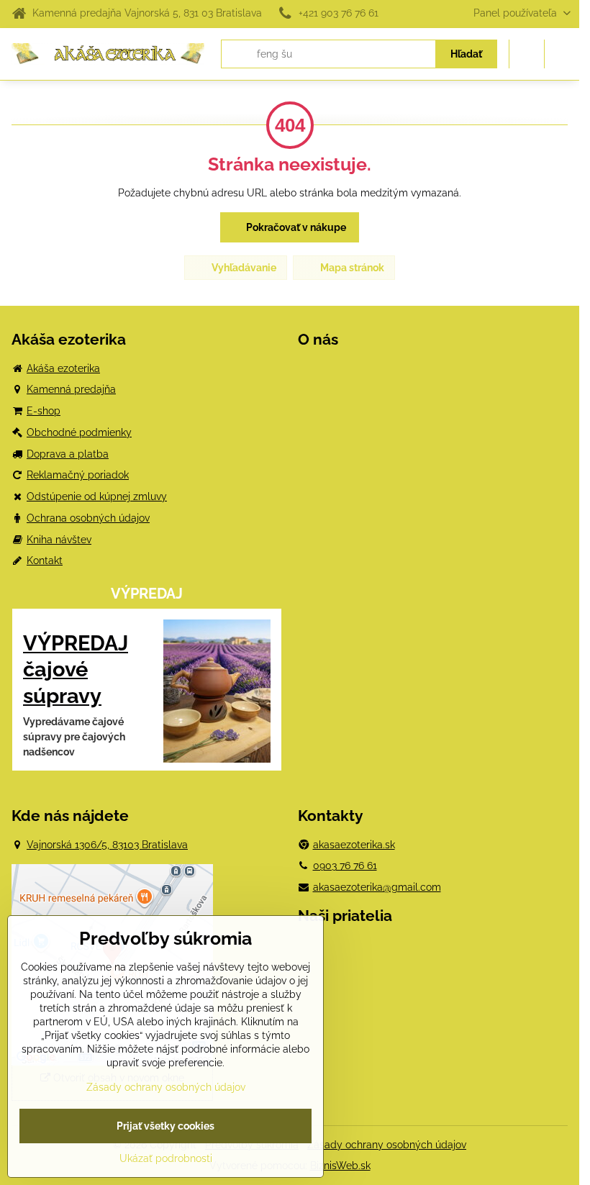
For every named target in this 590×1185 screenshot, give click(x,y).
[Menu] (562, 54)
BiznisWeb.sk (340, 1165)
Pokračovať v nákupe (295, 227)
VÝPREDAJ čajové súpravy (75, 669)
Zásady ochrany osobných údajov (386, 1144)
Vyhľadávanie (242, 267)
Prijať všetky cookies (165, 1126)
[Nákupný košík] (526, 54)
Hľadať (466, 54)
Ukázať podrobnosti (165, 1158)
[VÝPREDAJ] (217, 693)
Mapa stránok (351, 267)
